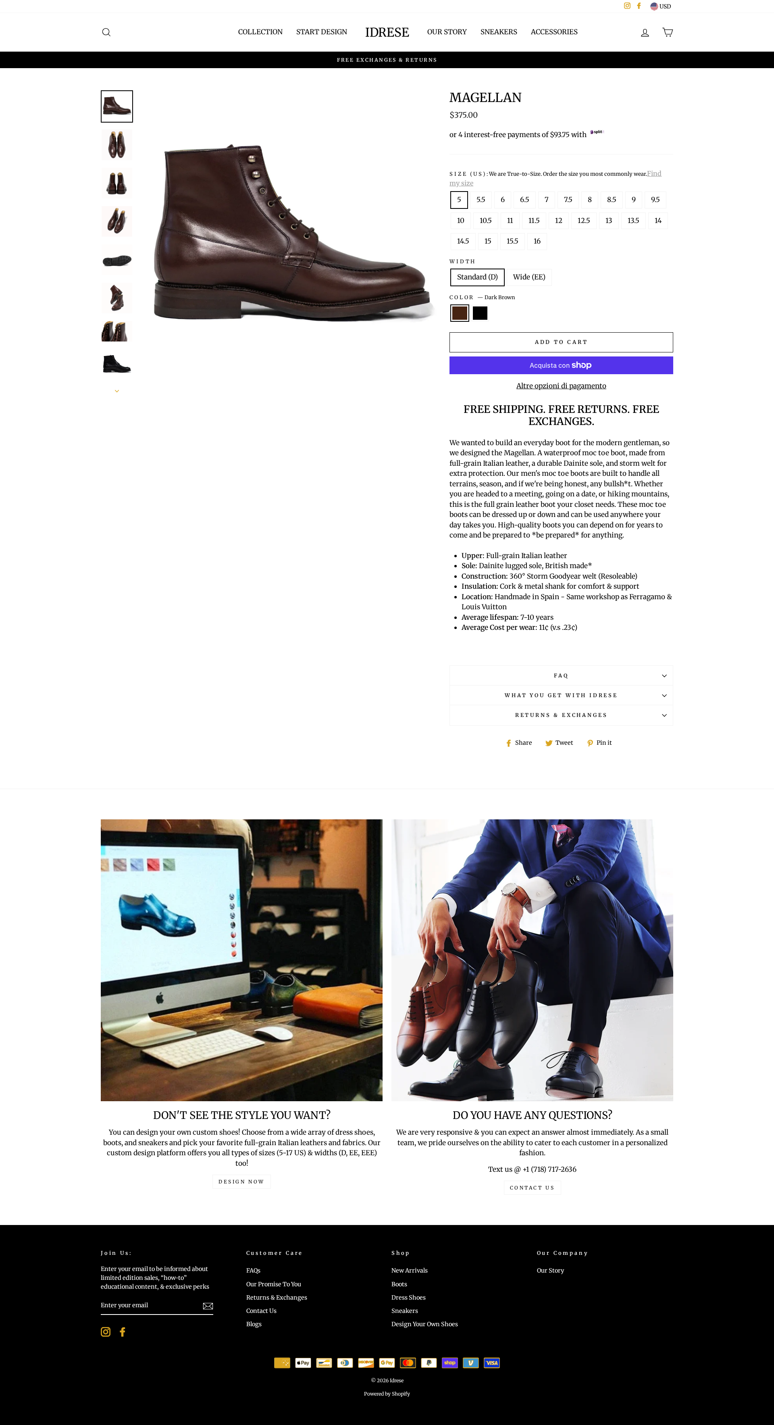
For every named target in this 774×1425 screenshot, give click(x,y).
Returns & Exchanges (561, 715)
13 (608, 220)
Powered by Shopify (387, 1394)
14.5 (463, 241)
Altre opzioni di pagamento (561, 385)
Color (482, 297)
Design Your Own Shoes (424, 1324)
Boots (399, 1284)
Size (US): (555, 178)
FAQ (561, 675)
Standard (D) (477, 277)
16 (537, 241)
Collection (260, 31)
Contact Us (261, 1311)
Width (462, 261)
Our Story (447, 31)
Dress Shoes (408, 1297)
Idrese (387, 32)
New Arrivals (409, 1270)
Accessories (554, 31)
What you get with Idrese (561, 695)
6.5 (524, 199)
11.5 (534, 220)
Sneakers (499, 31)
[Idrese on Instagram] (105, 1332)
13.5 (633, 220)
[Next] (117, 389)
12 (558, 220)
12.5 (584, 220)
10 (460, 220)
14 (658, 220)
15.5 (512, 241)
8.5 (611, 199)
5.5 (480, 199)
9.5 (655, 199)
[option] (387, 60)
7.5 (568, 199)
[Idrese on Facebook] (122, 1332)
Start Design (321, 31)
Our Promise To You (273, 1284)
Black (480, 313)
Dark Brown (459, 313)
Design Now (241, 1182)
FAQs (253, 1270)
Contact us (532, 1188)
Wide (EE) (529, 277)
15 (488, 241)
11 (510, 220)
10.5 (486, 220)
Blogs (254, 1324)
